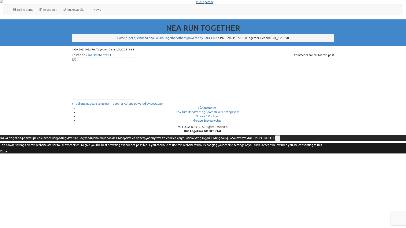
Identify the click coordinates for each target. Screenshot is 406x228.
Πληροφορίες (207, 108)
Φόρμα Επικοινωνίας (207, 120)
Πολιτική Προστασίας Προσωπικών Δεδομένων (207, 112)
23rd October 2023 (98, 55)
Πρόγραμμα (24, 9)
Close (4, 151)
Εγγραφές (49, 9)
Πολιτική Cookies (207, 116)
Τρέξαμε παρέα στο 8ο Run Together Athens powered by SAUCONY (172, 38)
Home (121, 38)
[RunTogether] (203, 2)
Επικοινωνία (75, 9)
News (96, 9)
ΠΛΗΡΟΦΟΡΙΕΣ (264, 138)
